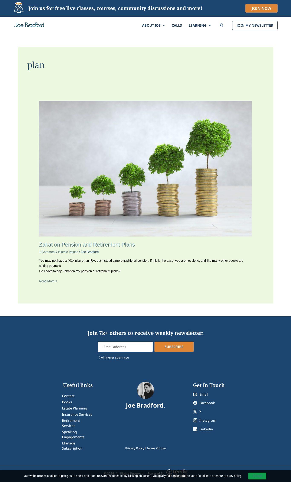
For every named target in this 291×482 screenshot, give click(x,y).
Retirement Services (71, 423)
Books (67, 402)
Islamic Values (68, 252)
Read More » (48, 281)
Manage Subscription (72, 446)
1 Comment (47, 252)
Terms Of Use (156, 448)
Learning (198, 25)
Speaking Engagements (73, 434)
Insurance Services (77, 414)
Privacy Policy (134, 448)
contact (68, 395)
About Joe (151, 25)
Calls (177, 25)
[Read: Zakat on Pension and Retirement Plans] (145, 168)
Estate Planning (74, 408)
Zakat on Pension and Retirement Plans (87, 244)
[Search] (221, 25)
